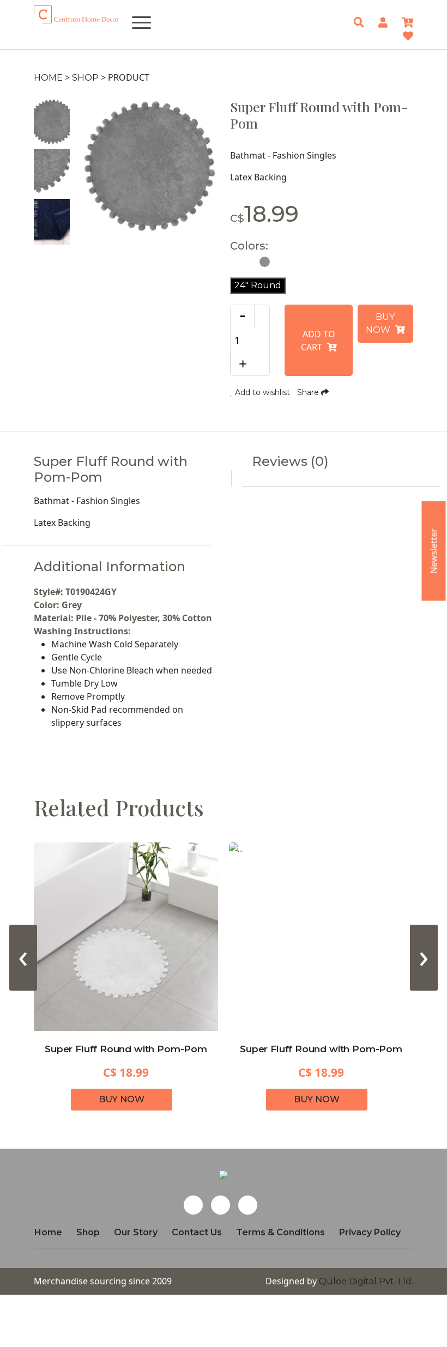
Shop (85, 77)
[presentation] (23, 958)
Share (309, 392)
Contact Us (197, 1232)
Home (48, 77)
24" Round (257, 285)
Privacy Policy (370, 1232)
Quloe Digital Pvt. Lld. (366, 1281)
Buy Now (380, 323)
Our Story (136, 1232)
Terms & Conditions (280, 1232)
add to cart (318, 340)
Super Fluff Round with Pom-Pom (126, 1048)
